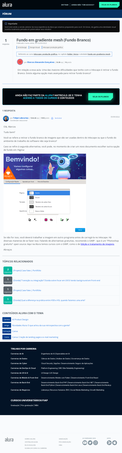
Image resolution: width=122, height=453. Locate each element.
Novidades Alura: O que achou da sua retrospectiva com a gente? (41, 325)
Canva (15, 331)
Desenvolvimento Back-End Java (69, 385)
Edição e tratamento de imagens (97, 244)
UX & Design (22, 47)
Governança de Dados (80, 359)
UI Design (45, 373)
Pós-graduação (27, 405)
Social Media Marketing (80, 390)
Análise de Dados (63, 359)
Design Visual (35, 47)
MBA (36, 405)
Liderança (45, 390)
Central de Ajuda (31, 442)
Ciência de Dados (48, 359)
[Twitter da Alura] (90, 442)
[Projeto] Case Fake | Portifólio (27, 270)
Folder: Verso (72, 54)
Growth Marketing (97, 390)
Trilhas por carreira (23, 349)
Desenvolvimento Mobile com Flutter (55, 378)
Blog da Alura (30, 445)
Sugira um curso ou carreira (36, 448)
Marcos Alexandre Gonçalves (41, 62)
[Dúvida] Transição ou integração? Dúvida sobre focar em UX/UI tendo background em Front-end (56, 280)
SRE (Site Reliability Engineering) (71, 368)
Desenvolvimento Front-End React (84, 378)
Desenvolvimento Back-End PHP (54, 382)
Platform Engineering (49, 368)
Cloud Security (47, 363)
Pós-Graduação (65, 442)
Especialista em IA (63, 354)
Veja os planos (109, 5)
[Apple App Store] (114, 442)
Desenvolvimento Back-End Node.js (97, 385)
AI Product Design (20, 319)
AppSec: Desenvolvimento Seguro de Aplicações (73, 363)
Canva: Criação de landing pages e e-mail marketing (35, 337)
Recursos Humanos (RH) (59, 390)
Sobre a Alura (30, 439)
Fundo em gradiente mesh (99, 54)
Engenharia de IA (48, 354)
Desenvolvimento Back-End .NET (81, 382)
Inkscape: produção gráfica (53, 47)
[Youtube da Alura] (84, 442)
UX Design (54, 373)
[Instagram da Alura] (95, 442)
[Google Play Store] (109, 442)
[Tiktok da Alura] (101, 442)
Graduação (15, 405)
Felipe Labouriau (21, 117)
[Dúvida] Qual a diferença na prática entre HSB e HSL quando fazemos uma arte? (49, 300)
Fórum (6, 13)
